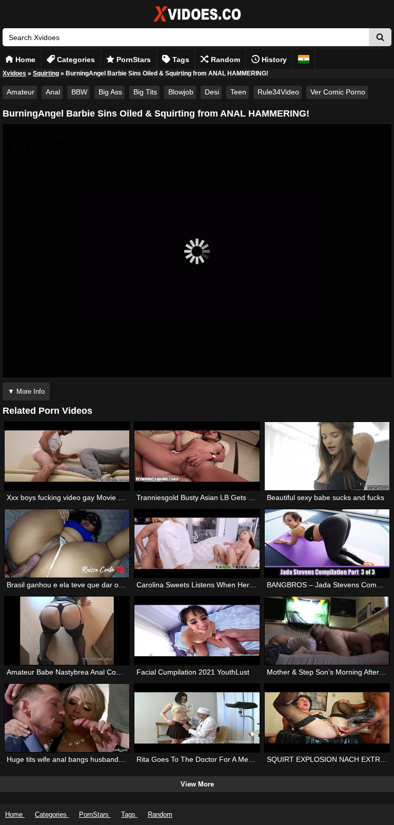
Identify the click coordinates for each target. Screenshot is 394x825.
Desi (212, 92)
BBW (79, 92)
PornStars (132, 59)
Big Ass (110, 92)
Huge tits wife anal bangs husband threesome (81, 759)
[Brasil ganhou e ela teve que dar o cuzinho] (67, 543)
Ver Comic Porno (337, 92)
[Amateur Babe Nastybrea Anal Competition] (67, 630)
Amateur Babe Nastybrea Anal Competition (76, 672)
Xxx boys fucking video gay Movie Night (71, 497)
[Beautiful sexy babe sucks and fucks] (327, 456)
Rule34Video (278, 92)
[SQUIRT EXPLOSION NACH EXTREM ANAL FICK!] (327, 718)
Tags (179, 59)
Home (24, 59)
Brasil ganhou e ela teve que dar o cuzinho (76, 585)
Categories (75, 59)
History (273, 59)
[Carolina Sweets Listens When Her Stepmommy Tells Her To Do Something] (197, 543)
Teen (238, 92)
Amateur (20, 92)
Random (224, 59)
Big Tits (145, 92)
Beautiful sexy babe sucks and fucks (325, 497)
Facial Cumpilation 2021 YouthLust (192, 672)
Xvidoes (14, 73)
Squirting (46, 73)
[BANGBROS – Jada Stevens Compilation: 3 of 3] (327, 543)
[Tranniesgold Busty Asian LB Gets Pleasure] (197, 456)
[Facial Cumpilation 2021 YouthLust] (197, 630)
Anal (53, 92)
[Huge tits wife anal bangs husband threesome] (67, 718)
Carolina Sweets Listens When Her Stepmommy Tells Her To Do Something (258, 585)
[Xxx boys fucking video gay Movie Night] (67, 456)
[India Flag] (303, 59)
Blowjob (180, 92)
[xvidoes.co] (197, 22)
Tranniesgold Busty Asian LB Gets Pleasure (206, 497)
